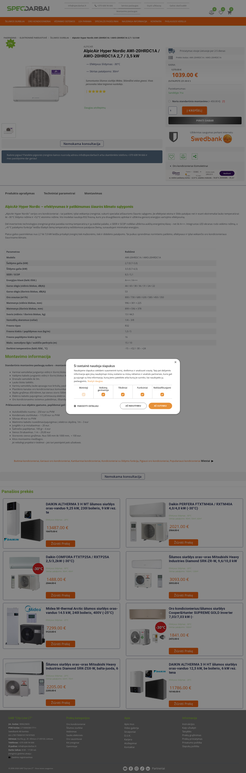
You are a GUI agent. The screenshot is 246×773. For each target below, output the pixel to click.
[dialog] (123, 386)
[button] (86, 406)
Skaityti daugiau (95, 381)
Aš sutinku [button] (160, 405)
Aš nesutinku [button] (133, 405)
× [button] (175, 362)
